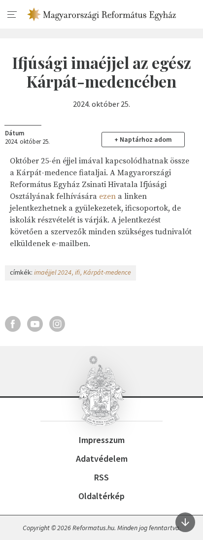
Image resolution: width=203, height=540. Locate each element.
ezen (107, 196)
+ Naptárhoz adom (143, 139)
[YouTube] (35, 324)
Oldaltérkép (101, 496)
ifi (77, 272)
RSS (101, 477)
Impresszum (102, 439)
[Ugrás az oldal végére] (185, 522)
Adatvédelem (102, 458)
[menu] (12, 14)
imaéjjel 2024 (52, 272)
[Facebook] (13, 324)
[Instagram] (57, 324)
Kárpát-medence (107, 272)
